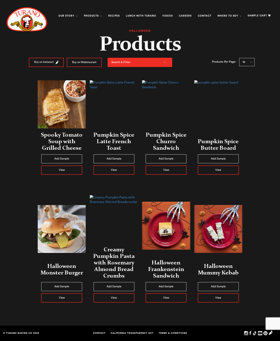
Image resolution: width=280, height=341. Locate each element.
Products (92, 16)
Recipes (114, 16)
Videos (167, 16)
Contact (204, 16)
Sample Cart (257, 15)
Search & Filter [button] (120, 62)
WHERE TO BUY (228, 16)
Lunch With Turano (141, 16)
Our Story (66, 16)
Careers (185, 16)
